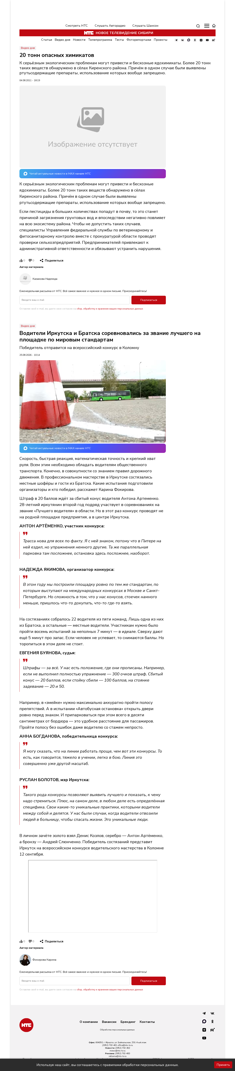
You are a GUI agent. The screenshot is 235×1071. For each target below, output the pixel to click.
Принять (223, 1065)
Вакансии (109, 1022)
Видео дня (62, 40)
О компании (89, 1022)
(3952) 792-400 (122, 1053)
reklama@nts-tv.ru (117, 1056)
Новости (79, 40)
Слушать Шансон (145, 26)
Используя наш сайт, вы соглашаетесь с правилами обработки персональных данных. (107, 1065)
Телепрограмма (100, 40)
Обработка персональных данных (117, 1030)
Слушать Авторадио (110, 26)
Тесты (119, 40)
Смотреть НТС (77, 26)
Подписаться (148, 300)
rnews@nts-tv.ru (117, 1050)
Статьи (46, 40)
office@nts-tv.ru (125, 1045)
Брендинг (128, 1022)
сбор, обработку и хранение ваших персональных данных (110, 308)
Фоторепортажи (139, 40)
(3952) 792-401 (109, 1045)
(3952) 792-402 (122, 1048)
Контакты (147, 1022)
